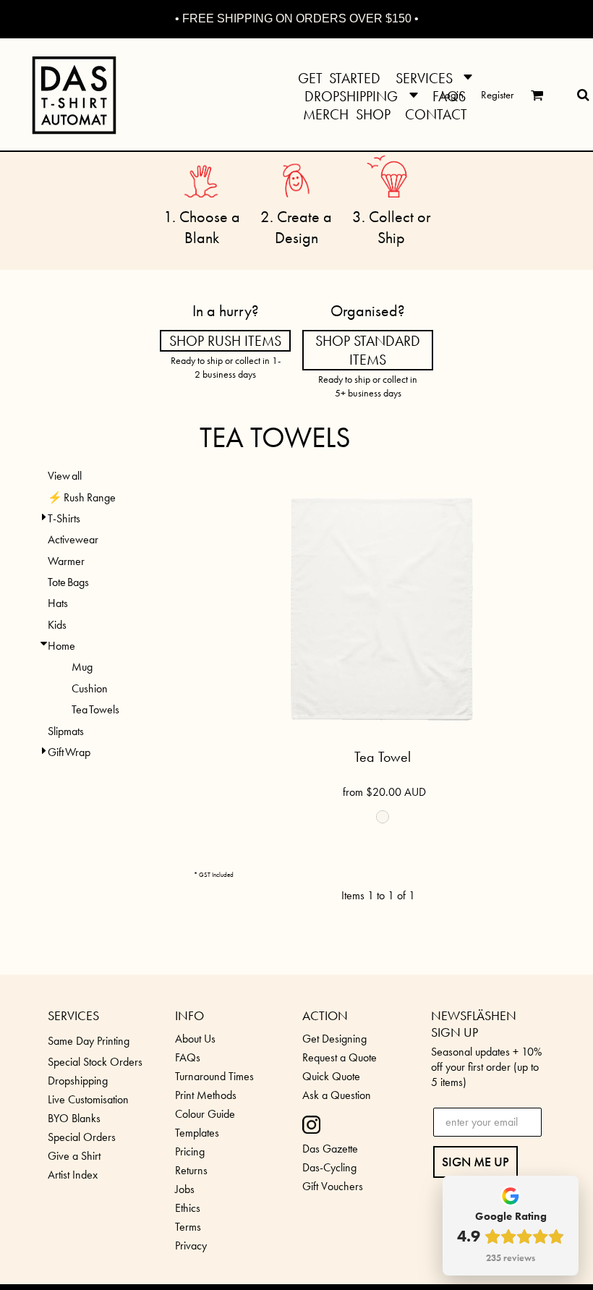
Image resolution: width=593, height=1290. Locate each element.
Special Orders (82, 1137)
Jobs (185, 1189)
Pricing (190, 1151)
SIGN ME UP (475, 1161)
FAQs (187, 1057)
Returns (191, 1170)
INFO (189, 1015)
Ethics (187, 1207)
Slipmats (66, 731)
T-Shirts (64, 518)
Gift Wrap (69, 752)
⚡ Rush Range (82, 497)
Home (61, 645)
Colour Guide (205, 1113)
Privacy (191, 1245)
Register (497, 95)
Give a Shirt (74, 1155)
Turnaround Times (214, 1076)
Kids (57, 624)
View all (65, 475)
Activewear (73, 539)
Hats (58, 603)
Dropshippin (75, 1080)
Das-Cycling (329, 1167)
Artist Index (73, 1174)
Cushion (90, 688)
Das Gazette (330, 1148)
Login (452, 95)
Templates (197, 1132)
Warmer (66, 561)
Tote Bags (68, 582)
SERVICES (73, 1015)
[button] (433, 76)
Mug (82, 666)
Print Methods (205, 1095)
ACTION (325, 1015)
